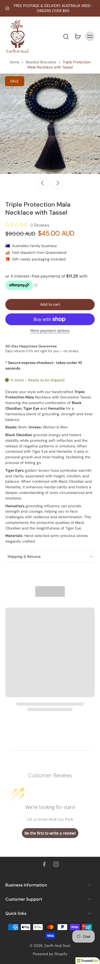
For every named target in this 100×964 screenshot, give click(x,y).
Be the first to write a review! (50, 833)
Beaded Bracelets (41, 62)
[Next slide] (57, 183)
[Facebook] (44, 864)
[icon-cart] (77, 36)
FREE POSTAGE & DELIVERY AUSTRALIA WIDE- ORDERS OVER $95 (53, 8)
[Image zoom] (50, 124)
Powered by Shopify (50, 953)
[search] (66, 36)
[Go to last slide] (43, 183)
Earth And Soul (57, 945)
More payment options (50, 331)
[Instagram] (56, 864)
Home (14, 62)
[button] (50, 304)
